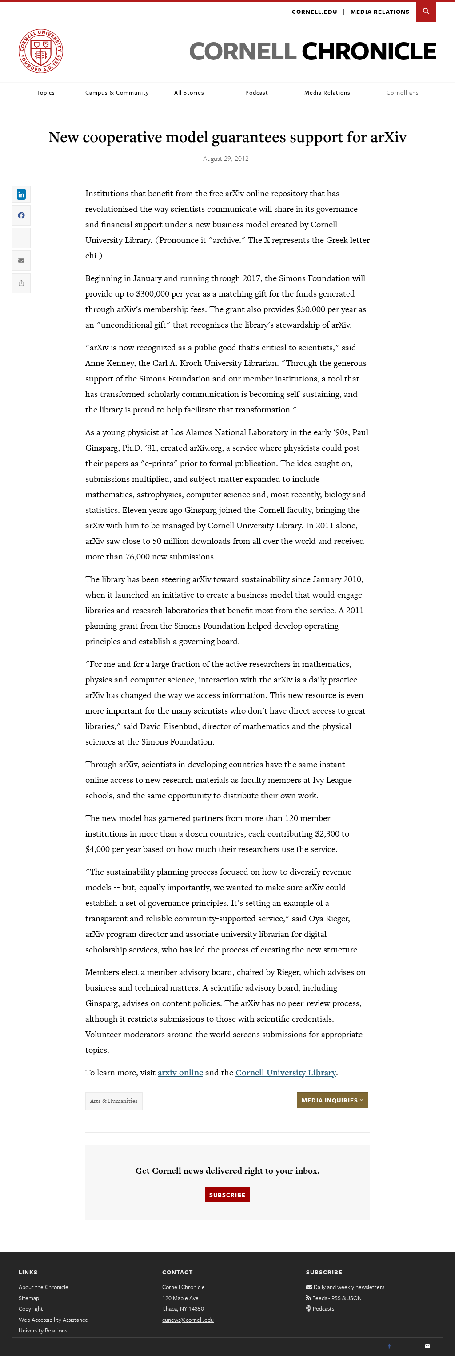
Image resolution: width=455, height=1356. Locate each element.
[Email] (427, 1347)
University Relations (43, 1330)
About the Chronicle (43, 1286)
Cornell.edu (314, 11)
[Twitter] (408, 1347)
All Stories (189, 92)
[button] (426, 12)
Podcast (256, 92)
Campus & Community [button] (117, 92)
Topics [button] (45, 92)
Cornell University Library (285, 1072)
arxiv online (180, 1072)
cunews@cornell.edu (188, 1319)
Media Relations (380, 11)
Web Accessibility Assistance (53, 1319)
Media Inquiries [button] (331, 1100)
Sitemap (29, 1297)
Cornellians (403, 92)
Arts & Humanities (114, 1101)
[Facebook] (389, 1347)
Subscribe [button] (227, 1194)
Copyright (31, 1308)
